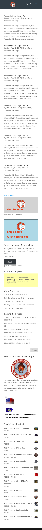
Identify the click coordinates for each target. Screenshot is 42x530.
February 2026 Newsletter (24, 305)
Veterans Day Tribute (12, 336)
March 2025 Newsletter (12, 343)
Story (29, 18)
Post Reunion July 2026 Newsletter (16, 323)
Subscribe (9, 262)
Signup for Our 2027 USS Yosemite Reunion (20, 317)
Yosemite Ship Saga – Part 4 (16, 105)
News (24, 18)
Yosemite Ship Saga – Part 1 (16, 16)
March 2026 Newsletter (18, 294)
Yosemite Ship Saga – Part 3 (16, 75)
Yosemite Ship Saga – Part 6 (16, 165)
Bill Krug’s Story (22, 308)
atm (7, 18)
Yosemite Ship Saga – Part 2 (16, 46)
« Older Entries (9, 195)
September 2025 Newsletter (14, 340)
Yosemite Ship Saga (11, 21)
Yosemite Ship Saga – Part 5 (16, 135)
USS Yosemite (17, 301)
